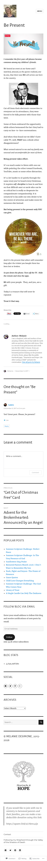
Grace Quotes (12, 577)
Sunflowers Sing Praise (16, 562)
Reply (7, 426)
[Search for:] (21, 722)
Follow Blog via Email (19, 606)
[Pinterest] (15, 686)
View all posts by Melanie (31, 362)
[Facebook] (6, 686)
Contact (7, 834)
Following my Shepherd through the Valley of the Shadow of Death (23, 841)
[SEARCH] (41, 722)
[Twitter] (10, 686)
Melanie (10, 371)
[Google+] (20, 686)
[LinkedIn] (20, 850)
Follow (9, 637)
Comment (35, 472)
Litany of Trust (12, 590)
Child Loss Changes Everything (20, 580)
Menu (39, 11)
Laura (11, 405)
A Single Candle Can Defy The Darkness (23, 593)
